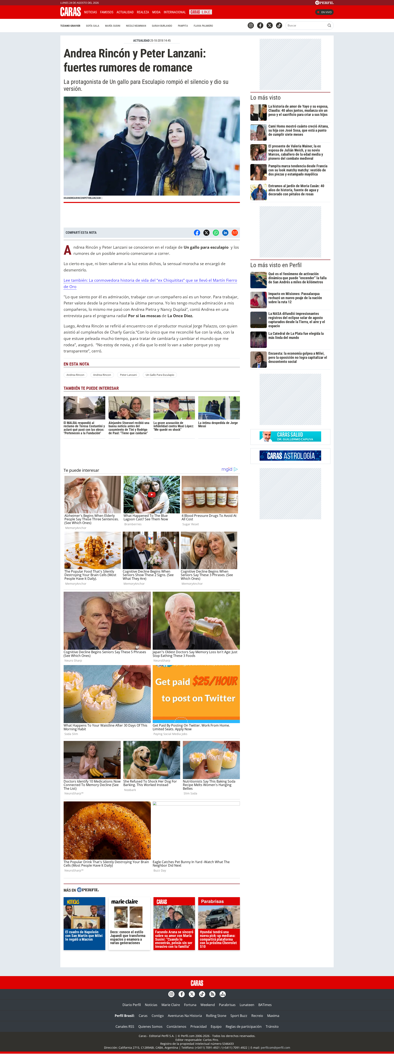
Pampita (183, 25)
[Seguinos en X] (270, 25)
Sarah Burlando (162, 25)
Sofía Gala (92, 25)
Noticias (90, 12)
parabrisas (219, 902)
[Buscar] (329, 25)
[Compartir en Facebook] (197, 233)
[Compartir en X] (206, 233)
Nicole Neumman (136, 25)
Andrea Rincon (75, 375)
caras (174, 902)
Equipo (216, 1026)
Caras (143, 1015)
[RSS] (212, 994)
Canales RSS (125, 1026)
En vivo (326, 12)
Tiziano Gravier (70, 25)
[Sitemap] (223, 994)
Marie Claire (170, 1005)
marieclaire (129, 902)
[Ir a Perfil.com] (324, 3)
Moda (156, 12)
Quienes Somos (150, 1026)
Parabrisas (227, 1005)
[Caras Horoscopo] (290, 459)
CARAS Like (200, 12)
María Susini (112, 25)
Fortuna (190, 1005)
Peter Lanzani (128, 375)
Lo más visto (265, 97)
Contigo (158, 1015)
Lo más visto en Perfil (276, 265)
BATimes (265, 1005)
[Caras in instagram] (251, 25)
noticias (84, 902)
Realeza (143, 12)
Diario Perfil (132, 1005)
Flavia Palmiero (203, 25)
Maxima (273, 1015)
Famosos (106, 12)
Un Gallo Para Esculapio (160, 375)
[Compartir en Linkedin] (225, 233)
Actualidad (125, 12)
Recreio (257, 1015)
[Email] (235, 233)
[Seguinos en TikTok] (279, 25)
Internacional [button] (175, 12)
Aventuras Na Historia (185, 1015)
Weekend (207, 1005)
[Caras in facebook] (260, 25)
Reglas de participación (244, 1026)
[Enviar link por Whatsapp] (216, 233)
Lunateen (247, 1005)
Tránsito (272, 1026)
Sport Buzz (238, 1015)
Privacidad (198, 1026)
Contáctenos (176, 1026)
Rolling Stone (216, 1015)
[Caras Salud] (290, 440)
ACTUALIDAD (141, 40)
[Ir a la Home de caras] (70, 15)
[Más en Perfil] (88, 890)
